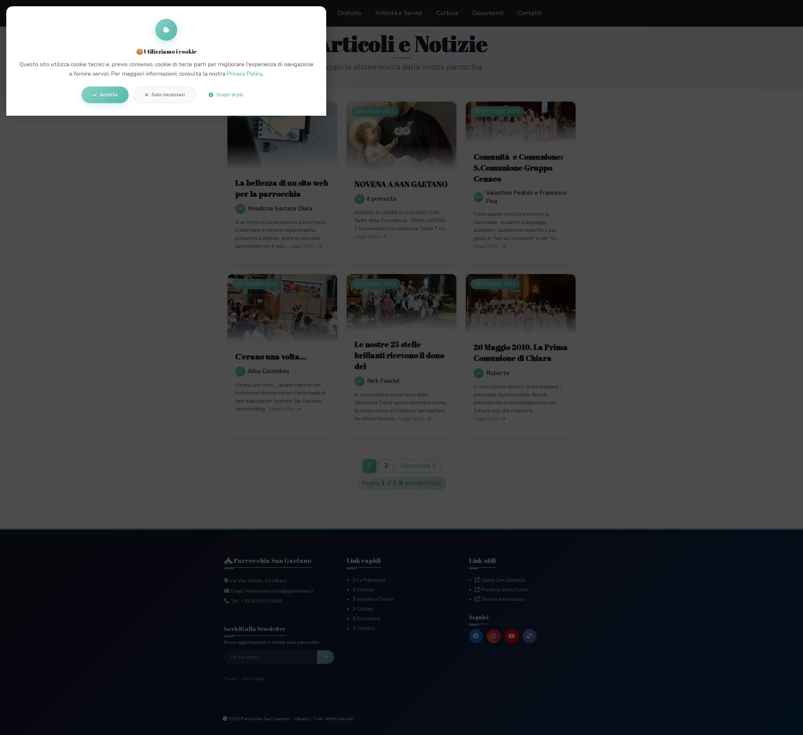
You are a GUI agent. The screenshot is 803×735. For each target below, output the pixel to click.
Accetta (109, 95)
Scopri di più (229, 95)
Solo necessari (168, 95)
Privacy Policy (245, 73)
